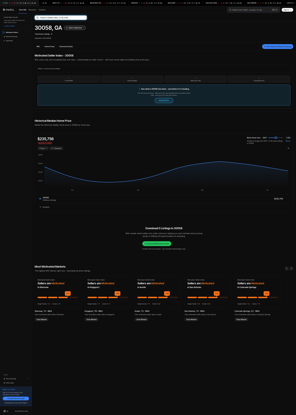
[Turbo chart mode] (288, 148)
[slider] (276, 138)
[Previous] (287, 268)
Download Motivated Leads (158, 244)
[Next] (291, 268)
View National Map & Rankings (278, 47)
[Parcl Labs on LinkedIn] (5, 411)
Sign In (286, 10)
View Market (42, 319)
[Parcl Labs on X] (7, 411)
